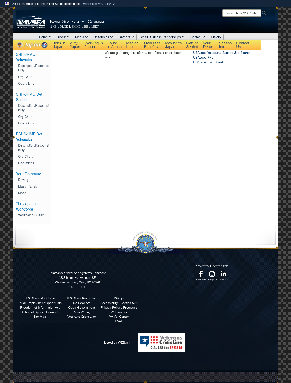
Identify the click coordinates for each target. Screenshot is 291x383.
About (61, 37)
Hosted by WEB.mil (116, 342)
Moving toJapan (173, 45)
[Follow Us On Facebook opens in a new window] (200, 275)
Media (79, 37)
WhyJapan (75, 45)
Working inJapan (94, 45)
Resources (101, 37)
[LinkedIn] (223, 275)
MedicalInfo (132, 45)
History (216, 37)
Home (43, 37)
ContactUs (242, 45)
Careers (124, 37)
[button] (99, 3)
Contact (195, 37)
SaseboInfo (225, 45)
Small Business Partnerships (160, 37)
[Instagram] (212, 275)
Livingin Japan (114, 45)
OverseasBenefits (152, 45)
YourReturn (208, 45)
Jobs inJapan (59, 45)
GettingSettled (192, 45)
